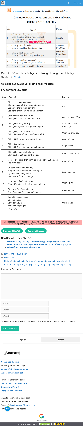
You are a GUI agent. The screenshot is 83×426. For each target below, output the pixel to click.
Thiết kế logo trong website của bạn (23, 247)
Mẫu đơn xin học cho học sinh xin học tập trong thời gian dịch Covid (38, 241)
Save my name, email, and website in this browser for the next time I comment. (39, 321)
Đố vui (7, 257)
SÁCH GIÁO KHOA (19, 254)
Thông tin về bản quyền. (11, 391)
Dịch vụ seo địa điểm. (10, 362)
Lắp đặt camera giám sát (12, 373)
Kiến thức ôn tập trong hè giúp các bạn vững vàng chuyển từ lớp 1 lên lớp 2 (38, 264)
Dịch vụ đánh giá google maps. (14, 369)
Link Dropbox (7, 383)
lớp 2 (13, 257)
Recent (60, 340)
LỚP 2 (7, 254)
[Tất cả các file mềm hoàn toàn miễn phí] (3, 3)
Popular (22, 340)
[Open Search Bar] (69, 3)
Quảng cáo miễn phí (10, 387)
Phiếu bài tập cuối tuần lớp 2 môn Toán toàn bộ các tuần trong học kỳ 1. (40, 244)
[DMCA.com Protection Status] (45, 424)
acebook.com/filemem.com (23, 405)
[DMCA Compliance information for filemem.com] (11, 355)
